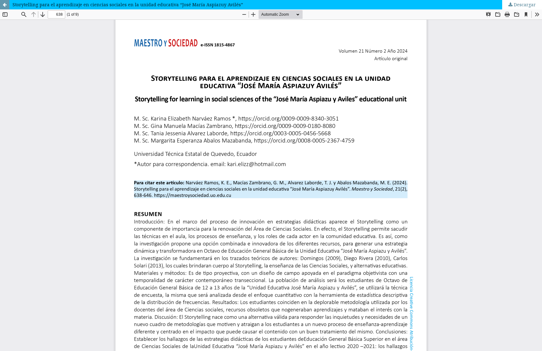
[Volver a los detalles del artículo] (4, 4)
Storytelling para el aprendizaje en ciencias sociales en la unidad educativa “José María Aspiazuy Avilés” (128, 5)
